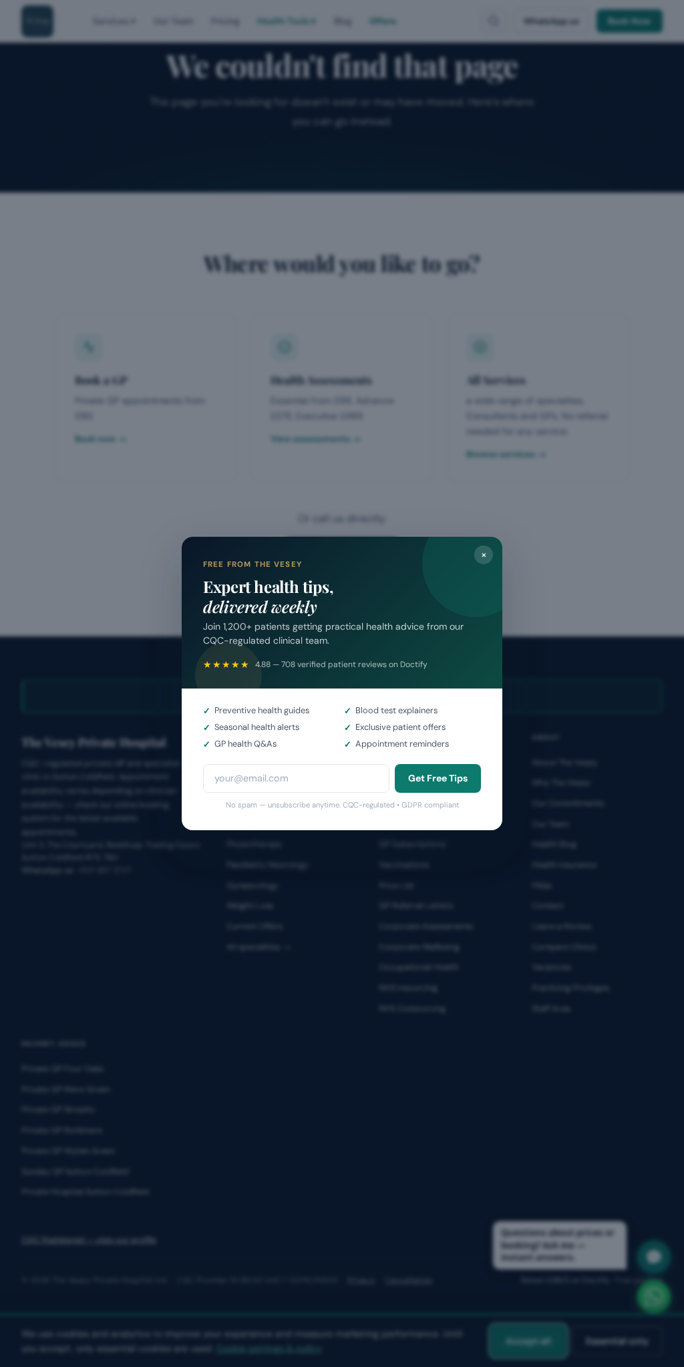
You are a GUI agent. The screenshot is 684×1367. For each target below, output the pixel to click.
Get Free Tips (438, 778)
